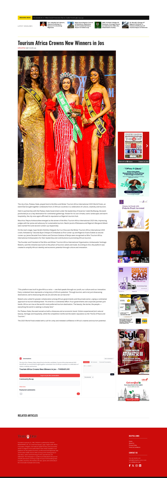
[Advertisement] (67, 340)
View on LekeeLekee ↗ (109, 358)
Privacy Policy (133, 445)
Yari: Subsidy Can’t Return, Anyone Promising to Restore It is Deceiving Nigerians (56, 25)
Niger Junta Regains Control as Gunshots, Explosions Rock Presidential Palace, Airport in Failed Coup (84, 25)
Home (130, 441)
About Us (131, 443)
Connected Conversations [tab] (105, 362)
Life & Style (22, 48)
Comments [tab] (86, 362)
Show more (22, 386)
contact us (134, 462)
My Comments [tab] (94, 362)
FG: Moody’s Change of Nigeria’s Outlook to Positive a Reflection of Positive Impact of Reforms (138, 25)
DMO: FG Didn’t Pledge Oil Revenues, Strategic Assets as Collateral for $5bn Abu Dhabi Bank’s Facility (111, 25)
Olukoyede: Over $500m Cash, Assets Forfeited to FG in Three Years (56, 18)
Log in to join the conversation (49, 375)
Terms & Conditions (134, 447)
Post (112, 374)
